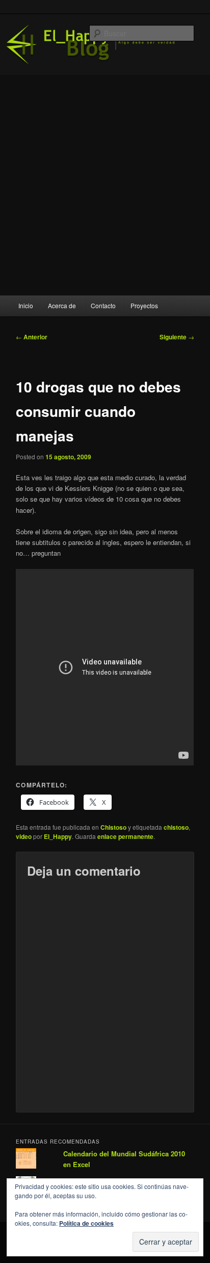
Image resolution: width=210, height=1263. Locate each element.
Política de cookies (86, 1223)
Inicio (25, 305)
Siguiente (177, 336)
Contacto (103, 305)
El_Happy (58, 836)
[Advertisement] (105, 185)
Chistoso (113, 827)
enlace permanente (125, 836)
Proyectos (144, 305)
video (24, 836)
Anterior (31, 336)
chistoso (176, 827)
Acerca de (62, 305)
